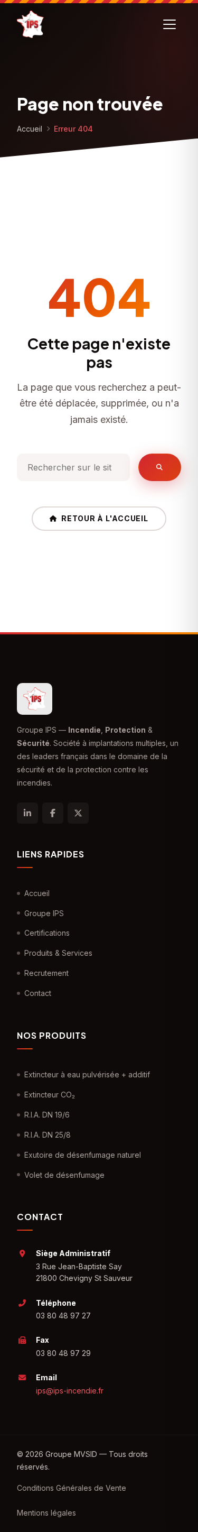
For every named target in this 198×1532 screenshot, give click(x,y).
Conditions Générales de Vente (71, 1487)
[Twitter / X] (78, 813)
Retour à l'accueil (104, 518)
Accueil (29, 128)
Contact (37, 993)
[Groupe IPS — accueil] (30, 24)
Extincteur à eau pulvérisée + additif (87, 1074)
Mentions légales (46, 1512)
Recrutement (46, 972)
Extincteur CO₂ (49, 1094)
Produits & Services (58, 952)
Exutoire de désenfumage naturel (82, 1154)
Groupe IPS (44, 913)
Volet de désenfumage (64, 1174)
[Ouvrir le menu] (169, 24)
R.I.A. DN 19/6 (47, 1114)
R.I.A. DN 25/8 (47, 1134)
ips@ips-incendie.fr (69, 1390)
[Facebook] (52, 813)
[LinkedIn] (27, 813)
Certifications (47, 932)
